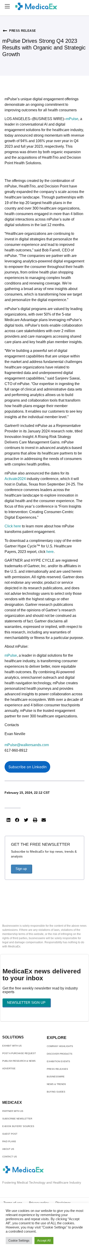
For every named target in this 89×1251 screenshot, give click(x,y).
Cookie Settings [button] (18, 1240)
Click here (13, 526)
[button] (7, 6)
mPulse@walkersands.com (27, 745)
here (50, 552)
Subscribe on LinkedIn (27, 767)
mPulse (72, 119)
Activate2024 (15, 479)
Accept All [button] (44, 1240)
